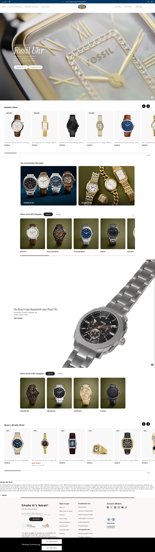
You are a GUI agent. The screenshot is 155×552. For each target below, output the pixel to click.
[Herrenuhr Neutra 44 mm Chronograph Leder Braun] (17, 126)
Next (133, 215)
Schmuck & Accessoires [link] (31, 7)
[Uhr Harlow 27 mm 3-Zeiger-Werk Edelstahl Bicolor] (100, 126)
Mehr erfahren (18, 318)
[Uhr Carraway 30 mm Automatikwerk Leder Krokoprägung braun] (72, 443)
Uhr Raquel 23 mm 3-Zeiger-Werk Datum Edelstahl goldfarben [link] (53, 143)
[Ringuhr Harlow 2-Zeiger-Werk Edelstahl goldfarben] (100, 443)
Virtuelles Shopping (84, 537)
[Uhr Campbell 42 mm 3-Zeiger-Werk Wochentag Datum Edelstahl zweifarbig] (17, 443)
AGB (32, 533)
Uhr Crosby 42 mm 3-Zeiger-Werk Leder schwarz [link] (131, 460)
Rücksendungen (83, 526)
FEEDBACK (110, 527)
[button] (5, 1)
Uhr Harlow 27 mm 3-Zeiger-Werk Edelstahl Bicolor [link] (104, 143)
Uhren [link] (4, 7)
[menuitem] (4, 6)
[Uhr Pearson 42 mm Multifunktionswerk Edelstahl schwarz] (72, 126)
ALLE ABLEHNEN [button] (52, 548)
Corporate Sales (64, 530)
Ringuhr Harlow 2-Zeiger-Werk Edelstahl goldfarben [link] (105, 460)
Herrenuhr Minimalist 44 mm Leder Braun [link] (129, 143)
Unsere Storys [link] (128, 7)
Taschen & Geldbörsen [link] (15, 7)
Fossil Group (63, 518)
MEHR (4, 495)
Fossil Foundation (64, 522)
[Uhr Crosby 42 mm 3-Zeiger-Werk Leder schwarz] (127, 443)
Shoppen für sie (35, 67)
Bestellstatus (82, 507)
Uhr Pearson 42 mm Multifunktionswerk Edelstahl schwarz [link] (79, 143)
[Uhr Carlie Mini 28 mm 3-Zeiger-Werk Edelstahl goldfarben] (45, 443)
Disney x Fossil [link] (45, 7)
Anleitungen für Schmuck (86, 518)
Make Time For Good (65, 511)
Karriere (61, 515)
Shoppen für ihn (21, 67)
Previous (128, 215)
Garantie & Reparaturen (85, 511)
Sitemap (62, 533)
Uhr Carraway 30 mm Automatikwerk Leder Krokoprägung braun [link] (82, 460)
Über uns (62, 507)
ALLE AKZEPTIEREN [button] (52, 541)
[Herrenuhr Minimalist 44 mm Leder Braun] (127, 126)
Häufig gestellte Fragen (85, 533)
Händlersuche (63, 526)
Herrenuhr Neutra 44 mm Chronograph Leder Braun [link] (22, 143)
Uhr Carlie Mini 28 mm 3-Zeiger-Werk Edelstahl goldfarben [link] (52, 460)
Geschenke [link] (117, 7)
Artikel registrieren (84, 522)
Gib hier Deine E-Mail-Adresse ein (32, 513)
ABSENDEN (36, 519)
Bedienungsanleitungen (85, 515)
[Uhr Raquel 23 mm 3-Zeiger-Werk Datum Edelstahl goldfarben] (45, 126)
